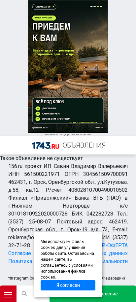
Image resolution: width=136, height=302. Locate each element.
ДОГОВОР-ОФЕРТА (104, 245)
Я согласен (68, 285)
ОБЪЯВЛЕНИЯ (84, 145)
